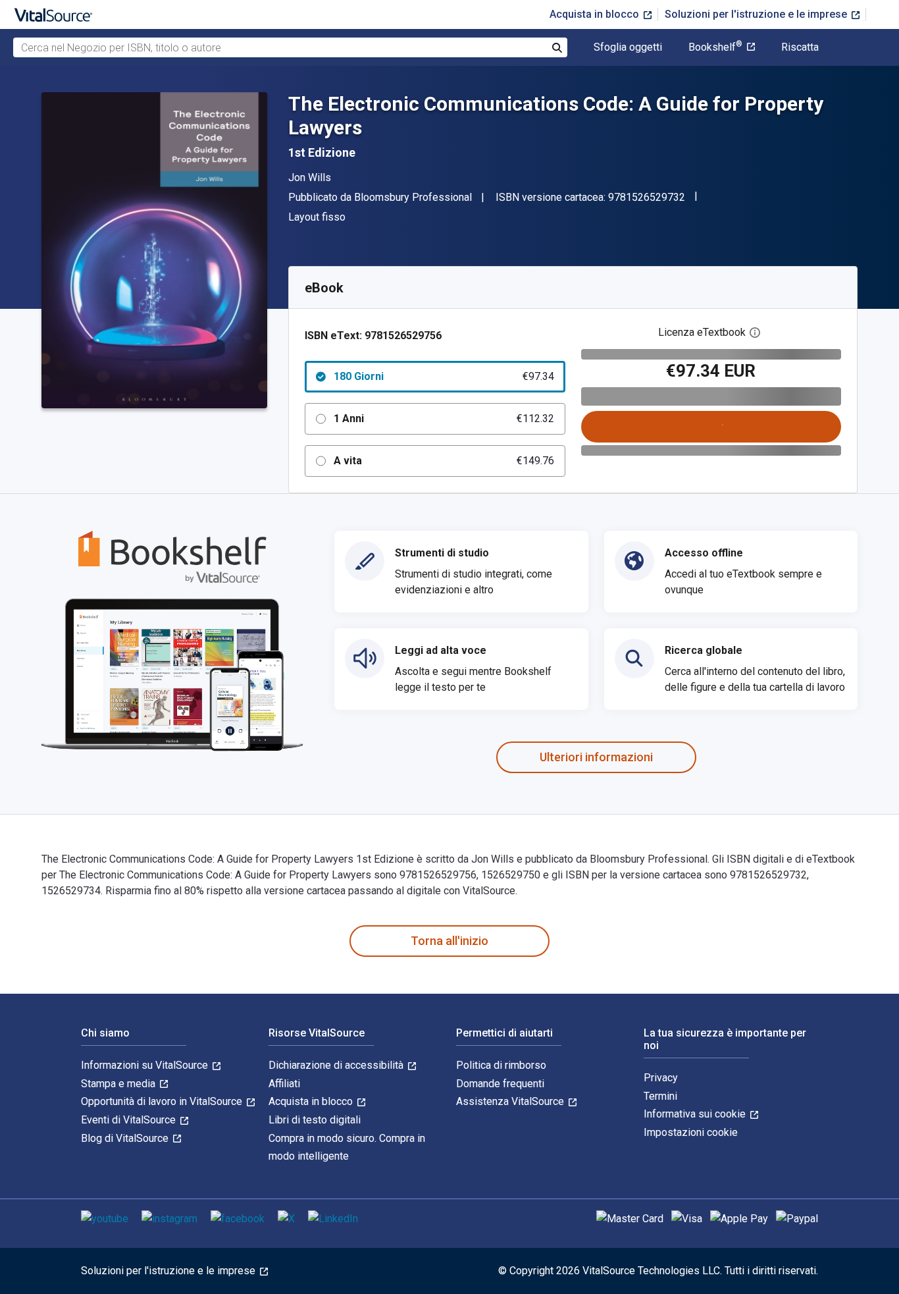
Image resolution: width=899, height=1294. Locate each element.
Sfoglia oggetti (628, 47)
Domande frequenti (500, 1083)
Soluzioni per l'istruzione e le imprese (757, 14)
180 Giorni (444, 376)
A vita (444, 460)
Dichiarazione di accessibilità (337, 1065)
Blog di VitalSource (126, 1138)
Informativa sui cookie (696, 1114)
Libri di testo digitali (315, 1120)
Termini (660, 1096)
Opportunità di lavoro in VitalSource (163, 1101)
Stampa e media (119, 1083)
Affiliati (284, 1083)
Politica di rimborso (501, 1065)
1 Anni (444, 418)
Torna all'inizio (449, 941)
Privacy (661, 1077)
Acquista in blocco (596, 14)
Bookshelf (715, 47)
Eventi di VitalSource (129, 1120)
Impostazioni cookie (691, 1132)
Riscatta (800, 47)
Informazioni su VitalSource (146, 1065)
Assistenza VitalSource (511, 1101)
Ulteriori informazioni (596, 757)
